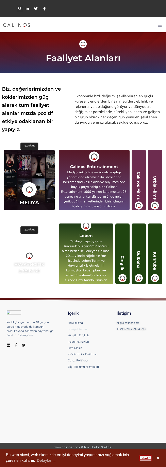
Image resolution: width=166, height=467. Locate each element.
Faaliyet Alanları (78, 329)
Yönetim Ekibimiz (78, 335)
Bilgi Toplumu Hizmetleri (83, 367)
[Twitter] (24, 345)
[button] (20, 8)
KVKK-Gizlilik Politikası (82, 354)
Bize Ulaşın (75, 348)
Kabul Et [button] (145, 458)
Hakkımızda (75, 323)
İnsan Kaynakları (78, 341)
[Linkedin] (8, 345)
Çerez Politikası (78, 360)
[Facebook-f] (16, 345)
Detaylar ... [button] (46, 460)
